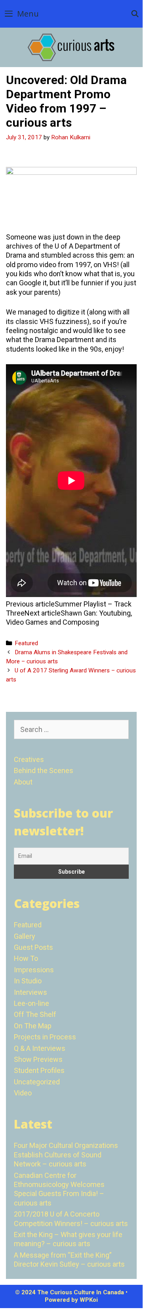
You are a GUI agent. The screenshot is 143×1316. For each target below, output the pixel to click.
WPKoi (89, 1299)
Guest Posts (33, 947)
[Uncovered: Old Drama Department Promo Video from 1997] (71, 172)
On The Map (32, 1026)
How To (26, 958)
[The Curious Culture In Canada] (71, 47)
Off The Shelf (35, 1014)
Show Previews (38, 1059)
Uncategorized (37, 1082)
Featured (26, 643)
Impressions (34, 970)
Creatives (29, 759)
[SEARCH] (135, 14)
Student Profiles (39, 1070)
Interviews (30, 992)
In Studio (28, 981)
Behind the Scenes (43, 770)
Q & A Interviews (39, 1048)
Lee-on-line (31, 1003)
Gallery (24, 936)
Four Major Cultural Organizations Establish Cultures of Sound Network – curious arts (66, 1154)
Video (23, 1093)
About (23, 782)
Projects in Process (45, 1037)
